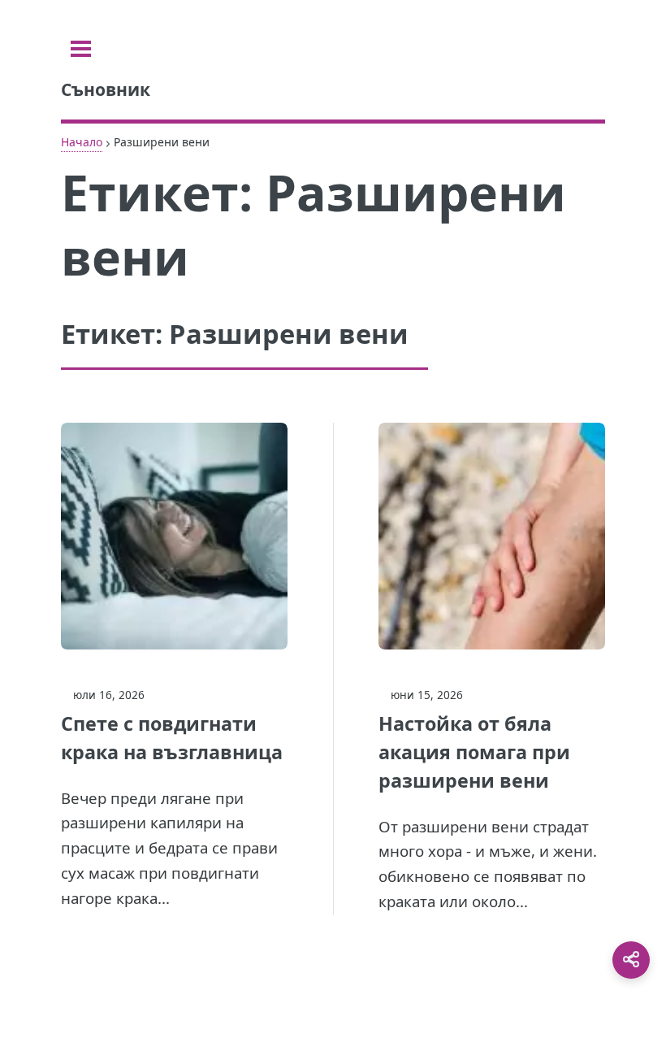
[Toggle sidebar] (81, 49)
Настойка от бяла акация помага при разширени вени (474, 751)
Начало (81, 142)
